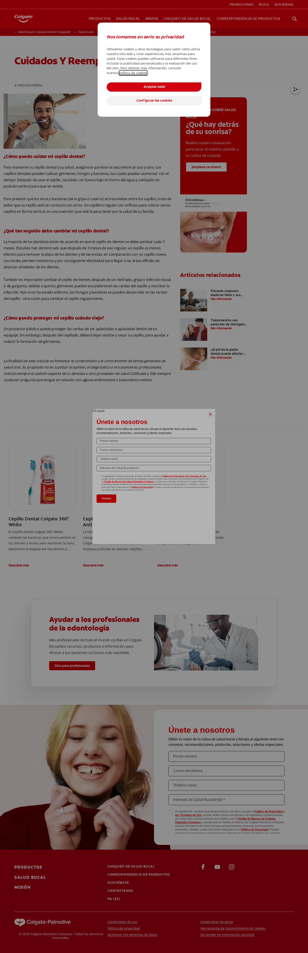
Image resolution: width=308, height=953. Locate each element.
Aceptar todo (154, 87)
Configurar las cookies (154, 100)
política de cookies (133, 73)
